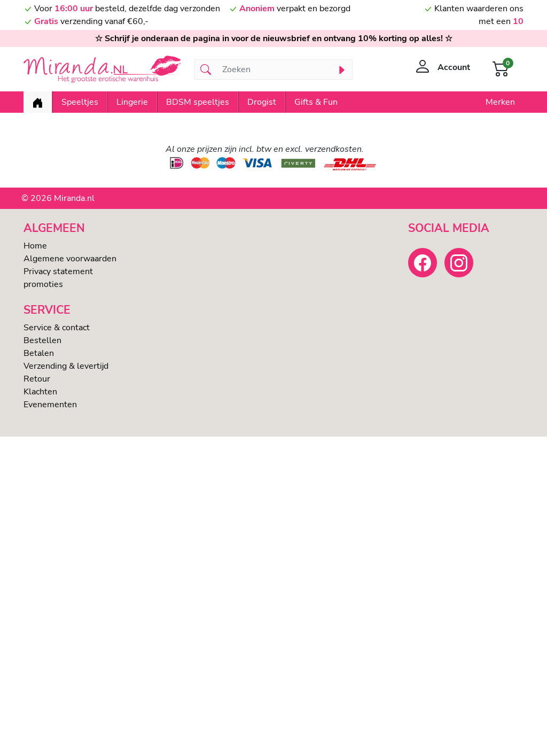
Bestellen (42, 340)
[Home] (38, 102)
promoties (43, 284)
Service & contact (57, 327)
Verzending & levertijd (66, 366)
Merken (500, 102)
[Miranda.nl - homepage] (103, 69)
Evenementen (50, 404)
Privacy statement (58, 271)
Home (35, 246)
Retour (37, 379)
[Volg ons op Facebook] (422, 262)
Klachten (40, 392)
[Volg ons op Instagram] (458, 262)
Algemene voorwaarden (70, 259)
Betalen (39, 353)
